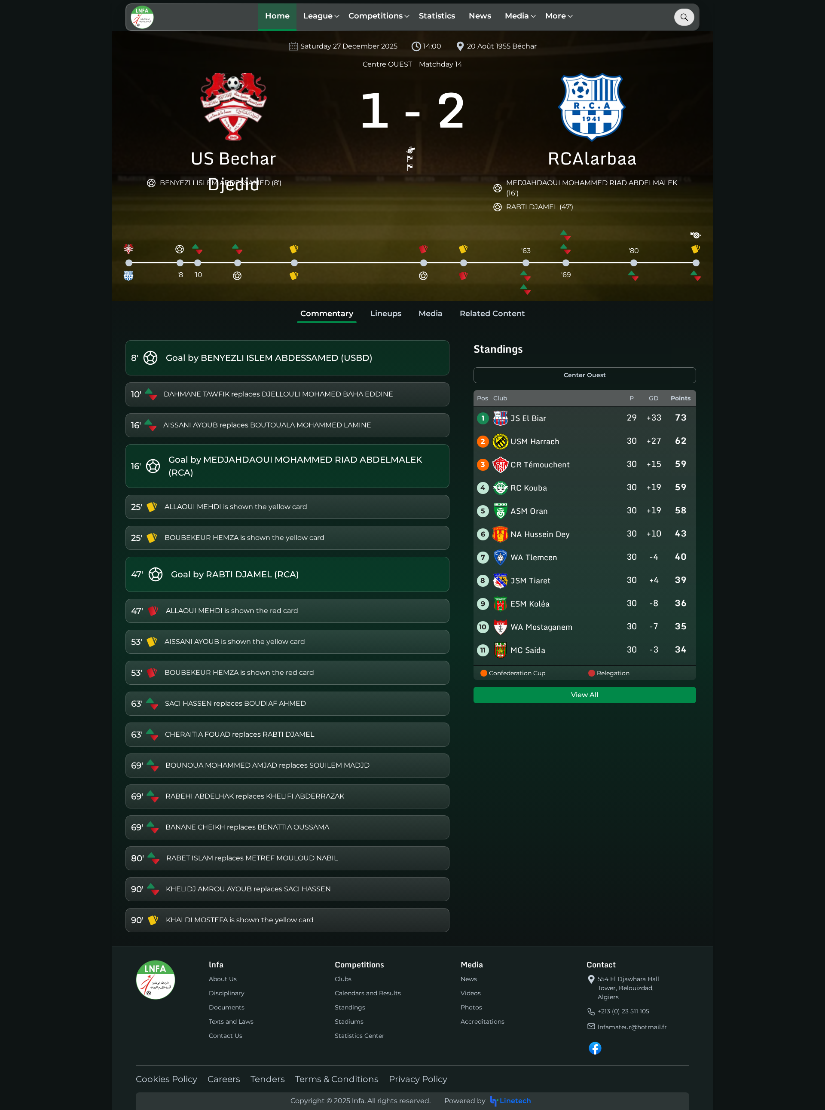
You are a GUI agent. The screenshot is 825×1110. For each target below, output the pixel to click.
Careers (224, 1079)
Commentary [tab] (326, 313)
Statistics (437, 16)
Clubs (343, 979)
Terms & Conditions (337, 1079)
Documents (226, 1007)
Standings (350, 1007)
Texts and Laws (231, 1021)
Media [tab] (431, 313)
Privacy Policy (418, 1079)
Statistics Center (360, 1036)
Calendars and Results (368, 993)
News (480, 16)
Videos (471, 993)
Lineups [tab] (385, 313)
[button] (319, 17)
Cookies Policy (166, 1079)
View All (584, 695)
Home (277, 16)
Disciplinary (226, 993)
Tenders (268, 1079)
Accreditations (482, 1021)
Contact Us (225, 1036)
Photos (471, 1007)
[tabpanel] (412, 636)
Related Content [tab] (492, 313)
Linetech (515, 1101)
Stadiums (349, 1021)
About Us (223, 979)
